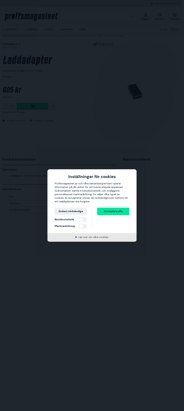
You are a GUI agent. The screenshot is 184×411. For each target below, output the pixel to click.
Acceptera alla (113, 211)
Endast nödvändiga (71, 211)
